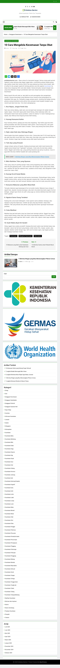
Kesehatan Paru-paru (10, 533)
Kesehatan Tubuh (9, 588)
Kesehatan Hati (9, 465)
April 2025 (7, 636)
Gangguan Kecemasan (11, 41)
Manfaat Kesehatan (10, 598)
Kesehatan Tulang (9, 591)
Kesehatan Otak (9, 517)
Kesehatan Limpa (9, 500)
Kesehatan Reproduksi (11, 565)
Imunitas (7, 413)
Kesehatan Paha (9, 523)
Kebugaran (8, 426)
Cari (5, 274)
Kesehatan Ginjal (9, 458)
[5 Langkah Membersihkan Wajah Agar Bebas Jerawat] (34, 29)
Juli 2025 (7, 627)
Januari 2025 (8, 643)
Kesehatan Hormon (10, 471)
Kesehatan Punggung (10, 556)
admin (7, 48)
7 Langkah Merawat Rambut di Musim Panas (17, 381)
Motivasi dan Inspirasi (11, 601)
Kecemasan (13, 236)
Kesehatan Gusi (9, 462)
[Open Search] (53, 21)
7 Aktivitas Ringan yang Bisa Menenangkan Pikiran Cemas (34, 1)
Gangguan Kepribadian (11, 400)
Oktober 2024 (8, 653)
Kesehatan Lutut (9, 504)
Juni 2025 (7, 630)
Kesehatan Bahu (9, 436)
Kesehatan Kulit (9, 491)
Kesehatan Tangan (10, 575)
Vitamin (7, 617)
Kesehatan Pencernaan (11, 539)
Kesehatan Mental (9, 510)
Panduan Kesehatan (10, 611)
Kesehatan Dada (9, 445)
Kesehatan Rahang (10, 559)
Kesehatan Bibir (9, 442)
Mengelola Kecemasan (25, 236)
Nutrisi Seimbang (9, 608)
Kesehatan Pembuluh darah (12, 536)
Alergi (6, 390)
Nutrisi (7, 604)
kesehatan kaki (9, 478)
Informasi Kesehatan (10, 416)
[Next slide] (56, 1)
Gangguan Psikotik (10, 403)
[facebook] (26, 7)
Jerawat (7, 419)
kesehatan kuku (9, 487)
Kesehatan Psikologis (10, 549)
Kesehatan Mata (9, 507)
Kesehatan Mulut (9, 513)
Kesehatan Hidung (10, 468)
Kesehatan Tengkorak (10, 585)
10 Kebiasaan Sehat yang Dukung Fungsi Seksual (18, 368)
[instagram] (28, 7)
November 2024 (9, 649)
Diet (6, 393)
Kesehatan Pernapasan (11, 543)
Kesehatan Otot (9, 520)
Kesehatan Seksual (10, 569)
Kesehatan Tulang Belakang (12, 595)
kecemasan (47, 86)
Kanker (7, 423)
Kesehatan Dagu (9, 449)
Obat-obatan (37, 236)
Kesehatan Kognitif (10, 484)
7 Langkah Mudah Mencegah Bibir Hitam (17, 26)
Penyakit (7, 614)
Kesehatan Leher (9, 494)
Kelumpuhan (8, 429)
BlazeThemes (43, 662)
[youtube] (34, 7)
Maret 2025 (8, 640)
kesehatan (7, 432)
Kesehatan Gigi (9, 455)
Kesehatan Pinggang (10, 546)
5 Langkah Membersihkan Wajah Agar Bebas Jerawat (19, 374)
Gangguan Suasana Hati (11, 406)
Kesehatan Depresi (10, 452)
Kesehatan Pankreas (10, 530)
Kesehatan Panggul (10, 526)
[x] (30, 7)
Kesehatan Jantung (10, 475)
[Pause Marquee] (54, 27)
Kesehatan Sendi (9, 572)
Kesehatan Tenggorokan (11, 582)
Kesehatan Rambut (10, 562)
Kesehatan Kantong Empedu (12, 481)
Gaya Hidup (8, 410)
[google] (32, 7)
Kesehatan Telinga (10, 578)
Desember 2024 (9, 646)
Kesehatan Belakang (10, 439)
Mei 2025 (7, 633)
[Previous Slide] (54, 1)
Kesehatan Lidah (9, 497)
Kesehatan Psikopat (10, 552)
